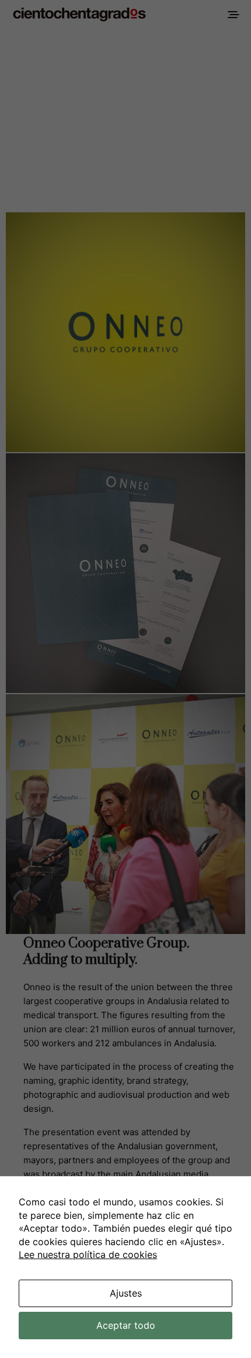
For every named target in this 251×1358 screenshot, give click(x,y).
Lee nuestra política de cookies (88, 1254)
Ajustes (126, 1293)
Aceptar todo (125, 1325)
